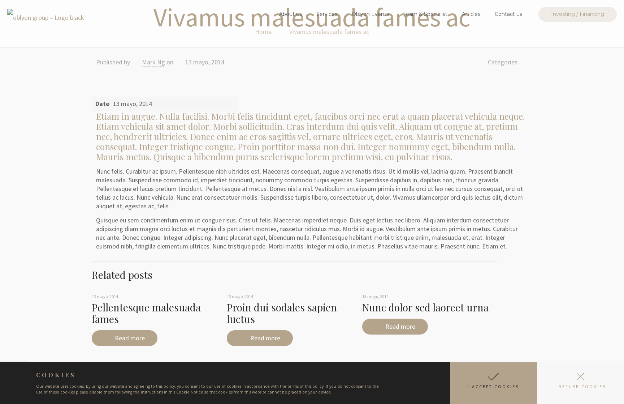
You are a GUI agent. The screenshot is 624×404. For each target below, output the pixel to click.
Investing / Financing (577, 14)
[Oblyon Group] (45, 14)
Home (263, 31)
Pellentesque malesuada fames (146, 313)
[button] (493, 383)
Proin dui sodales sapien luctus (282, 313)
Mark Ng (153, 62)
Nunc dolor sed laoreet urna (425, 307)
